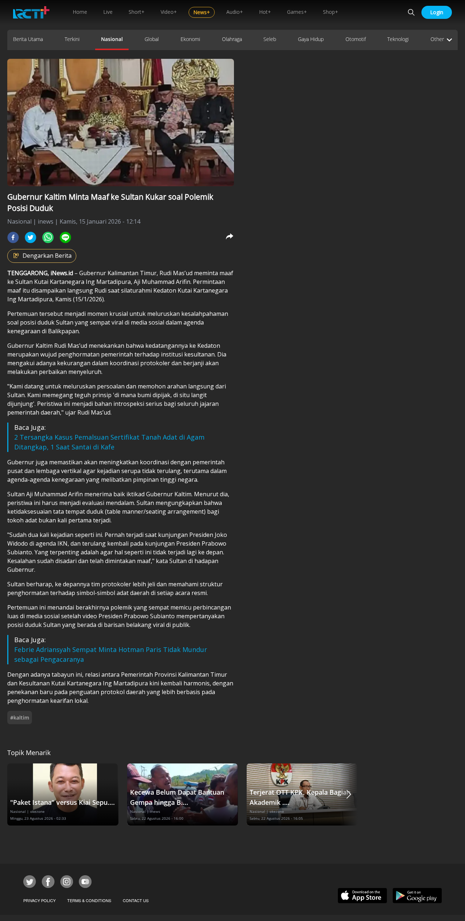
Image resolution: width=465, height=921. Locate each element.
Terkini (72, 39)
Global (152, 39)
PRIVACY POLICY (39, 900)
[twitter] (30, 237)
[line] (65, 237)
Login (436, 12)
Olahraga (232, 39)
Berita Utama (28, 39)
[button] (349, 794)
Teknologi (398, 39)
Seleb (269, 39)
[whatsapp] (48, 237)
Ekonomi (190, 39)
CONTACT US (136, 900)
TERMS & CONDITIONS (89, 900)
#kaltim (19, 717)
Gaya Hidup (311, 39)
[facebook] (13, 237)
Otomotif (355, 39)
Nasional (112, 39)
